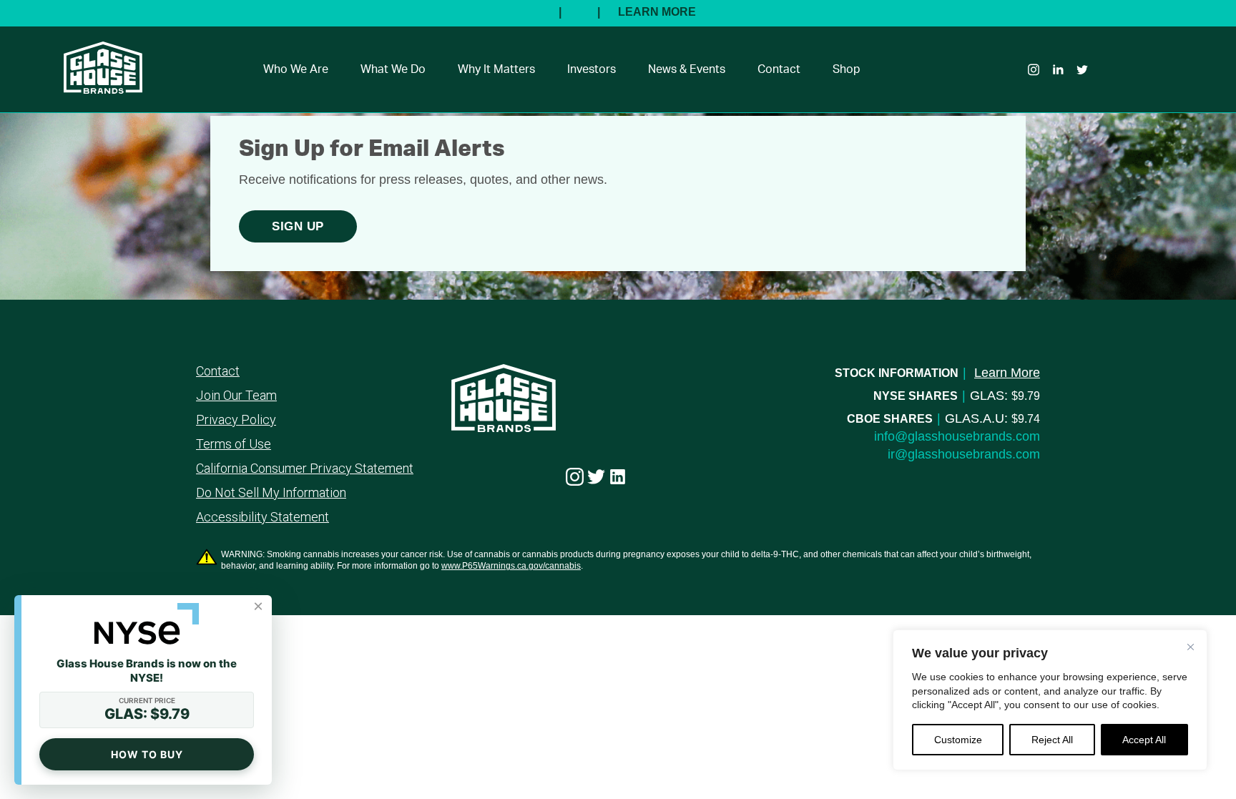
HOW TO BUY (147, 754)
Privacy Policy (236, 420)
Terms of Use (233, 444)
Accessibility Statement (262, 517)
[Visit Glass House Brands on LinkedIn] (618, 477)
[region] (1050, 699)
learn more (1007, 373)
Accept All (1144, 739)
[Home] (95, 85)
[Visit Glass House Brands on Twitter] (596, 477)
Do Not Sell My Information (271, 493)
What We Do (393, 69)
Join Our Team (236, 395)
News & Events (686, 69)
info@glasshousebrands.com (957, 436)
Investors (591, 69)
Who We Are (295, 69)
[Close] (1190, 646)
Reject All (1052, 739)
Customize (958, 739)
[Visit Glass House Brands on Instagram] (575, 477)
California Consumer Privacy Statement (304, 468)
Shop (846, 69)
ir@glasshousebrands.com (964, 454)
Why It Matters (496, 69)
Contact (778, 69)
